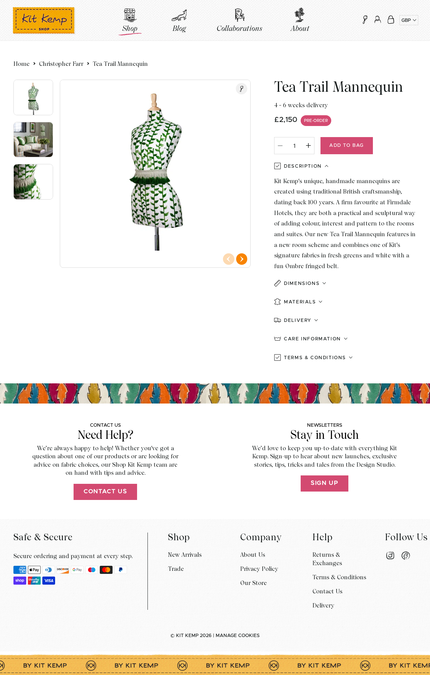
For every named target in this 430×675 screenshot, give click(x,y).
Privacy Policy (259, 568)
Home (21, 63)
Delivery (323, 605)
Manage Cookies (238, 635)
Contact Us (105, 492)
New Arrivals (185, 554)
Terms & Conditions (339, 577)
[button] (391, 19)
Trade (176, 568)
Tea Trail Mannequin (120, 63)
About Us (252, 554)
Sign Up (324, 483)
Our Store (253, 582)
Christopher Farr (61, 63)
